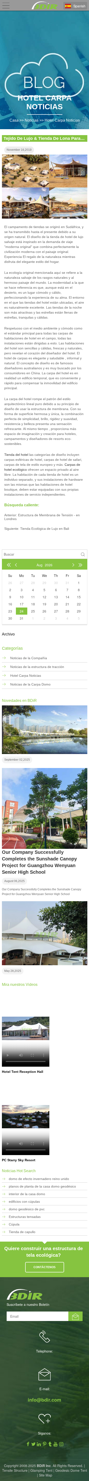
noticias (31, 120)
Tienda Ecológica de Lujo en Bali (44, 528)
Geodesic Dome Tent (71, 1470)
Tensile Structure (15, 1470)
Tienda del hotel (16, 455)
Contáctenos (44, 1267)
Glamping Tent (41, 1470)
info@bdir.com (44, 1399)
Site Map (45, 1475)
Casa (14, 120)
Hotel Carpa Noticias (62, 120)
